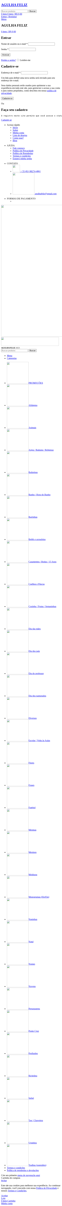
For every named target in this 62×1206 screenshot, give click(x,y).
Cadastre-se (7, 98)
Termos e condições (22, 156)
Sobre (15, 130)
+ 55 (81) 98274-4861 (30, 171)
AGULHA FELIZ (14, 5)
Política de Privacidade (23, 150)
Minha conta (18, 132)
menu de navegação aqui (28, 1175)
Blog (15, 140)
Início (15, 127)
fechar (4, 1180)
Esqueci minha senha (22, 158)
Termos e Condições (17, 1190)
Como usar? (18, 138)
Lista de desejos (20, 135)
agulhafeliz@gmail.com (45, 193)
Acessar (5, 55)
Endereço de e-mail (10, 72)
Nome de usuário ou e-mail (14, 44)
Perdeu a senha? (8, 60)
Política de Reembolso (23, 153)
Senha (5, 49)
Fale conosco (19, 148)
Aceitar (4, 1195)
